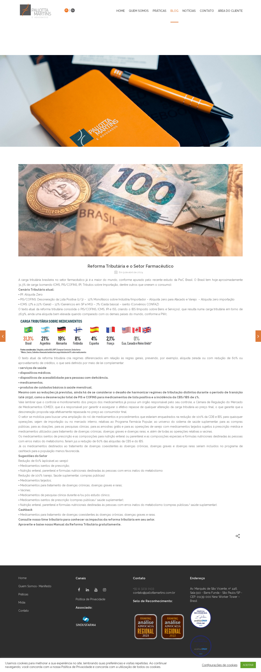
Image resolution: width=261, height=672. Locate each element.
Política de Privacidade (90, 599)
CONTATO (207, 10)
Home (120, 10)
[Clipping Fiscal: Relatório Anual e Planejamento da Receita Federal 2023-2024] (258, 336)
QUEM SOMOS (139, 10)
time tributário (52, 519)
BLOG (174, 10)
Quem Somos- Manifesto (34, 586)
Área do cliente (230, 10)
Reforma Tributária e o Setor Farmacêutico (130, 266)
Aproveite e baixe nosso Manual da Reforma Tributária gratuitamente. (69, 524)
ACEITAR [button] (248, 664)
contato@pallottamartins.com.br (154, 592)
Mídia (21, 602)
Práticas (23, 594)
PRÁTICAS (159, 10)
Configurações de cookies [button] (219, 665)
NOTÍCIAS (189, 10)
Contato (23, 610)
